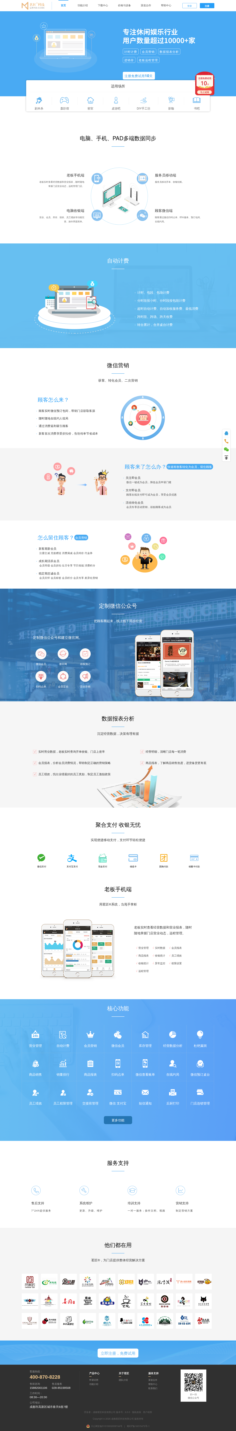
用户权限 (147, 1412)
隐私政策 (136, 1412)
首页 (63, 5)
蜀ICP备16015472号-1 (138, 1426)
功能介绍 (83, 5)
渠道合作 (146, 5)
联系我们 (152, 1388)
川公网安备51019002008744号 (106, 1426)
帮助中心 (166, 5)
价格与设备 (124, 5)
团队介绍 (123, 1379)
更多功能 (118, 1120)
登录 (189, 5)
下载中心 (103, 5)
